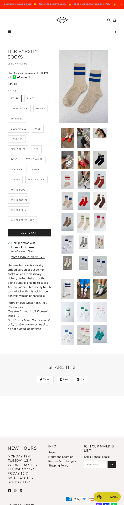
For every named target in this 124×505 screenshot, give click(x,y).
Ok (112, 464)
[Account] (115, 19)
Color (12, 91)
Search (52, 452)
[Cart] (115, 32)
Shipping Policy (58, 465)
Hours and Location (60, 457)
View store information (28, 257)
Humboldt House (22, 247)
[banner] (62, 19)
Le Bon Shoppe (17, 63)
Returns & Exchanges (62, 461)
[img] (109, 19)
